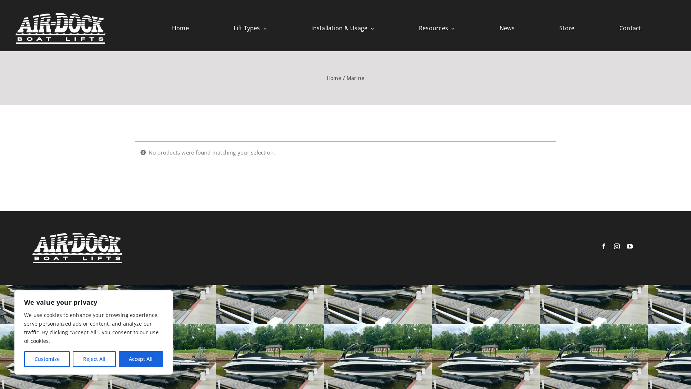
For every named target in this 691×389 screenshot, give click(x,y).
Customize (47, 359)
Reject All (94, 359)
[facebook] (604, 246)
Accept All (141, 359)
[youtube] (630, 246)
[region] (93, 332)
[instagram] (617, 246)
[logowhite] (60, 15)
